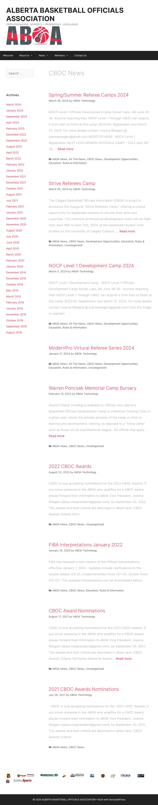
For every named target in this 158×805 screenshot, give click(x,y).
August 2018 (14, 332)
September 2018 (16, 326)
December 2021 (16, 176)
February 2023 (15, 128)
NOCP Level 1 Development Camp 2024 (91, 265)
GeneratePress (117, 799)
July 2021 (12, 200)
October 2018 (14, 320)
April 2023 (12, 122)
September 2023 (16, 116)
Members (60, 55)
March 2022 (13, 158)
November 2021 (16, 182)
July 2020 (12, 236)
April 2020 (12, 248)
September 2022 (16, 140)
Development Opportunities (121, 159)
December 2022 (16, 134)
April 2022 (12, 152)
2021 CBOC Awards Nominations (84, 689)
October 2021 (14, 188)
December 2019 (16, 272)
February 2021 (15, 206)
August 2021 (14, 194)
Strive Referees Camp (72, 183)
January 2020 (14, 266)
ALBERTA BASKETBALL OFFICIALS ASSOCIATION (65, 14)
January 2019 (14, 308)
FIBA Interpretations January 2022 (86, 544)
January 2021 (14, 212)
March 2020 (13, 254)
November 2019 (16, 278)
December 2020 (16, 218)
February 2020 (15, 260)
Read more (65, 149)
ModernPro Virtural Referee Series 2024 (91, 348)
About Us (24, 55)
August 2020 (14, 230)
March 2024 (13, 104)
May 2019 (12, 290)
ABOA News (59, 159)
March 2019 (13, 296)
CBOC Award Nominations (77, 610)
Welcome (8, 55)
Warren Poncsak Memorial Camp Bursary (92, 388)
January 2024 (14, 110)
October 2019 (14, 284)
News (42, 55)
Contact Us (81, 55)
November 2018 (16, 314)
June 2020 (12, 242)
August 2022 (14, 146)
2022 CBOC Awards (70, 466)
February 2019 (15, 302)
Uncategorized (73, 245)
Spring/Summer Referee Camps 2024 (89, 95)
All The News (77, 159)
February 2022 (15, 164)
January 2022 (14, 170)
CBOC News (94, 159)
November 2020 (16, 224)
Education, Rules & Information (68, 163)
